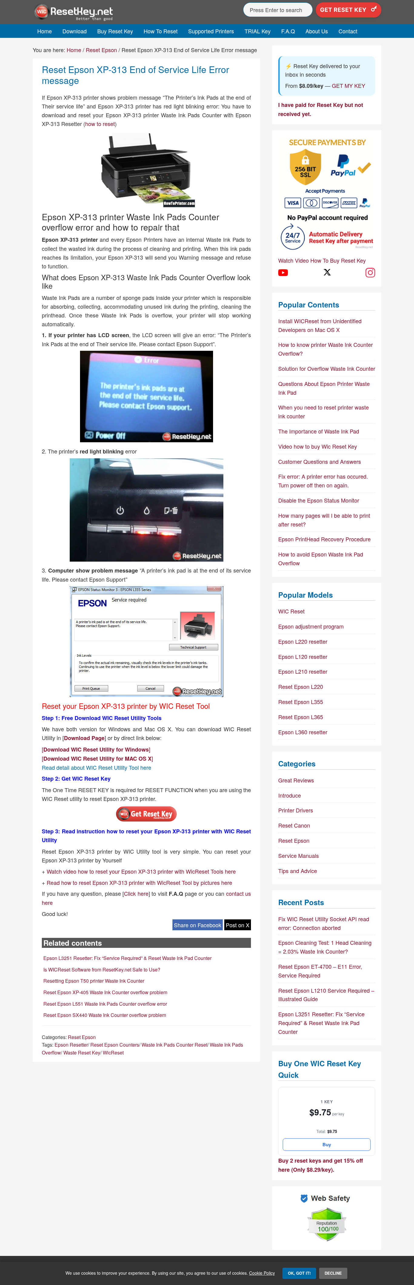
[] (96, 749)
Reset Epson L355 (300, 702)
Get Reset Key (344, 9)
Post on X (237, 925)
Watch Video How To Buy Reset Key (322, 260)
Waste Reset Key (81, 1052)
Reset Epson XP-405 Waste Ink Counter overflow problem (105, 992)
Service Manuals (298, 855)
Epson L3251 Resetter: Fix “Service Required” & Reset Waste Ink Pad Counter (127, 958)
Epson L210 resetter (302, 671)
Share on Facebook (197, 925)
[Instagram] (370, 272)
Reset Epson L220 (300, 686)
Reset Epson (82, 1037)
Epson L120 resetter (302, 656)
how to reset (100, 124)
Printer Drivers (295, 810)
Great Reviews (296, 780)
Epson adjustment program (311, 626)
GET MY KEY (348, 85)
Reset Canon (294, 825)
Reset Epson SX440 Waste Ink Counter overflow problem (104, 1014)
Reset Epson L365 (300, 717)
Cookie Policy (262, 1273)
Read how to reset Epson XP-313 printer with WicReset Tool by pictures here (139, 882)
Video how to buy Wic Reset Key (317, 446)
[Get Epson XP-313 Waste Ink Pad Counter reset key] (146, 820)
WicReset (113, 1052)
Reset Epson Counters (114, 1044)
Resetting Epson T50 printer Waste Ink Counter (93, 980)
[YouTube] (283, 272)
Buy (326, 1144)
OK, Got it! (299, 1273)
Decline (333, 1273)
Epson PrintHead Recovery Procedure (324, 539)
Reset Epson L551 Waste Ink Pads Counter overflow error (105, 1003)
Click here (136, 893)
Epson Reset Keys (87, 12)
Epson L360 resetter (302, 732)
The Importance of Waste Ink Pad (318, 431)
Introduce (289, 795)
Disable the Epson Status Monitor (318, 500)
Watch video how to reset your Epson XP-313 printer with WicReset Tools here (141, 871)
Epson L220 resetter (302, 641)
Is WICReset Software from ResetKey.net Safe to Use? (101, 969)
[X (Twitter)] (327, 272)
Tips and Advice (297, 871)
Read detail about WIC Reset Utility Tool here (96, 767)
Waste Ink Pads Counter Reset (174, 1044)
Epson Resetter (71, 1044)
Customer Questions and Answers (319, 461)
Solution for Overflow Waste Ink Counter (326, 368)
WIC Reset (291, 611)
